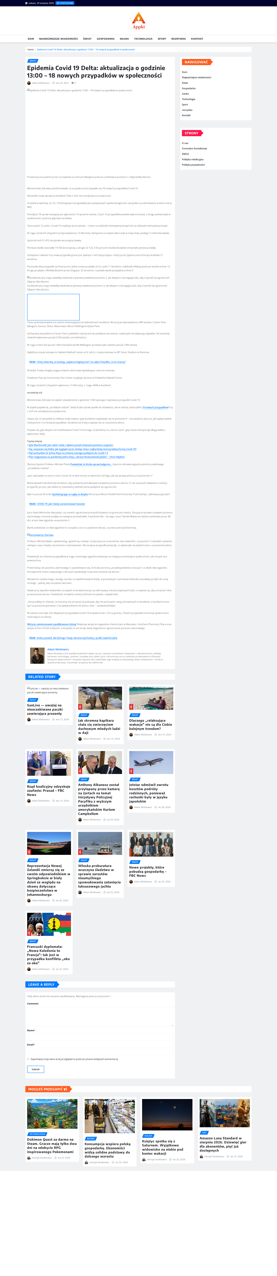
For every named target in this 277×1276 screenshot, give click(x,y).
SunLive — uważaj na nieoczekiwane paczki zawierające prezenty (45, 709)
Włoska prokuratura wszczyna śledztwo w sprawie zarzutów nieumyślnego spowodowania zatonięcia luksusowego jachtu (99, 876)
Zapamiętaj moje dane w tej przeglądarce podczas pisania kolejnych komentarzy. (74, 1059)
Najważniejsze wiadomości (58, 38)
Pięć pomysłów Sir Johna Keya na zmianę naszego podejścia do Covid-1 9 (68, 453)
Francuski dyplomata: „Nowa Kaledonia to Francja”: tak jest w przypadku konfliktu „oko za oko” (48, 954)
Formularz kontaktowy (194, 148)
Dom (31, 38)
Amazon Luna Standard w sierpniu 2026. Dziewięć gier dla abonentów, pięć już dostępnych (223, 1144)
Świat (87, 38)
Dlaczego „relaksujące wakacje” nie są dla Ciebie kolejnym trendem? (150, 724)
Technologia (143, 38)
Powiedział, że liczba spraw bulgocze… (91, 464)
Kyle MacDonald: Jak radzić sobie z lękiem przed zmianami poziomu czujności (71, 445)
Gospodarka (106, 38)
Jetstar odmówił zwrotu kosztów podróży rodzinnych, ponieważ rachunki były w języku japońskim (148, 793)
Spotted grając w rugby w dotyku (70, 494)
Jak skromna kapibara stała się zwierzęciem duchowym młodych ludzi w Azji (99, 726)
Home (31, 49)
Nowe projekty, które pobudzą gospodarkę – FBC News (147, 871)
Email (31, 1044)
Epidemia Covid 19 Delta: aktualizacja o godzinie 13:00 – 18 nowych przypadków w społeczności (86, 49)
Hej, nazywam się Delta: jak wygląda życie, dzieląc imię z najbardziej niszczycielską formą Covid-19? (82, 449)
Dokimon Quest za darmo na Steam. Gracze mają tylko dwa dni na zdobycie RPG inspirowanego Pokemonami (52, 1145)
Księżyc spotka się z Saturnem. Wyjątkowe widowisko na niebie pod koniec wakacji (162, 1147)
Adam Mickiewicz (41, 82)
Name (31, 1030)
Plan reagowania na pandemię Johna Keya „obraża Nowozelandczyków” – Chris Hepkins (77, 456)
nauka (124, 38)
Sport (162, 38)
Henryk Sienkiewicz (42, 1157)
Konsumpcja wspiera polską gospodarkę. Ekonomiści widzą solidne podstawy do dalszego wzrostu (108, 1150)
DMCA (185, 154)
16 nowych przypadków (155, 407)
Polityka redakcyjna (192, 159)
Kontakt (197, 38)
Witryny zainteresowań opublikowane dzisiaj (51, 624)
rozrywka (178, 38)
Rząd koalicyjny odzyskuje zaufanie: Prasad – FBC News (48, 790)
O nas (185, 143)
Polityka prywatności (193, 164)
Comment (33, 1003)
